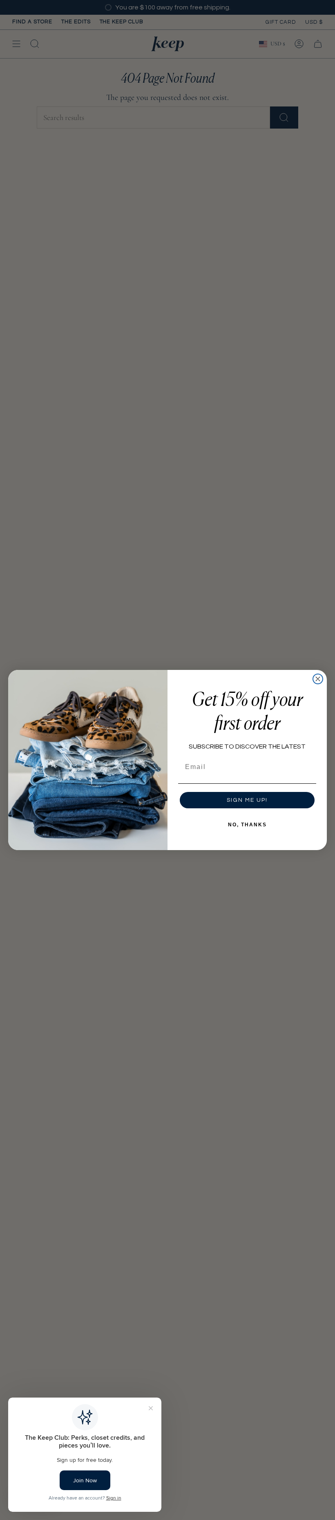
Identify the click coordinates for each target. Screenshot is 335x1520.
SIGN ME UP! (247, 800)
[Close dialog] (318, 679)
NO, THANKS (247, 825)
